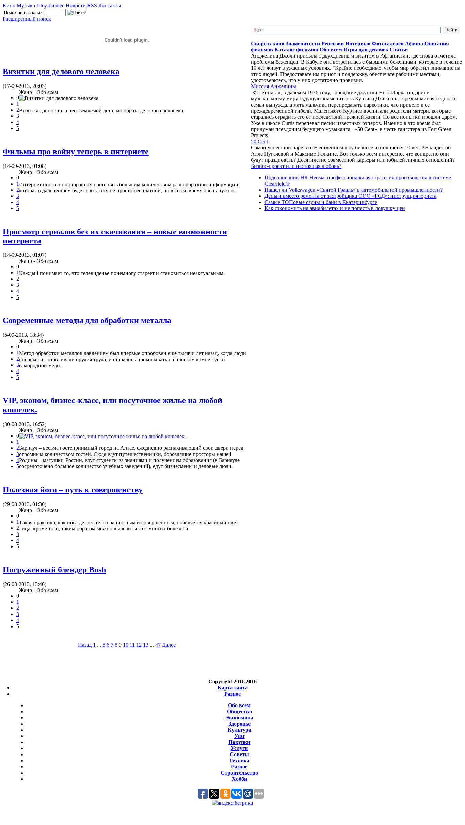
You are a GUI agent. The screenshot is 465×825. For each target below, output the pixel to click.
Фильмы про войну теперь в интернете (76, 151)
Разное (232, 694)
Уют (239, 736)
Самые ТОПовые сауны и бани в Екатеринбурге (320, 202)
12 (139, 645)
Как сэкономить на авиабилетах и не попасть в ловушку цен (334, 208)
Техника (239, 760)
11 (132, 645)
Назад (85, 645)
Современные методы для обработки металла (87, 320)
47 (158, 645)
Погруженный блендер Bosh (54, 569)
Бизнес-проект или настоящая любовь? (296, 166)
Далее (169, 645)
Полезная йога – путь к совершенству (73, 489)
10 (125, 645)
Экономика (239, 717)
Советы (239, 754)
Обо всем (239, 705)
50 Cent (259, 141)
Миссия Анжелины (273, 86)
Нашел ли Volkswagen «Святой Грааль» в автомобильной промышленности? (353, 190)
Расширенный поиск (27, 19)
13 (145, 645)
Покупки (239, 742)
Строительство (239, 773)
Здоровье (239, 724)
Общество (239, 711)
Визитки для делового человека (61, 71)
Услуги (239, 748)
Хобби (239, 779)
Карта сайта (233, 688)
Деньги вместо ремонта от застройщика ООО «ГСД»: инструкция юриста (350, 196)
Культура (239, 730)
